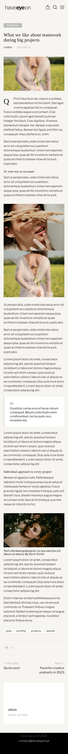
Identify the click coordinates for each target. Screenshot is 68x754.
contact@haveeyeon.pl (34, 741)
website (50, 630)
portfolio (21, 630)
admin (12, 709)
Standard (13, 25)
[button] (8, 647)
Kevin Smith (36, 554)
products (36, 630)
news (9, 630)
